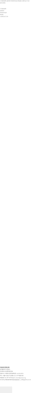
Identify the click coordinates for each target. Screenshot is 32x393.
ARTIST (8, 1)
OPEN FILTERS (4, 28)
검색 (9, 56)
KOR (1, 3)
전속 (2, 52)
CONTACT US (25, 1)
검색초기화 (4, 56)
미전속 (3, 54)
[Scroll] (6, 390)
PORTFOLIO (14, 1)
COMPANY (3, 1)
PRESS (19, 1)
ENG (4, 3)
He (2, 32)
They (2, 36)
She (2, 34)
